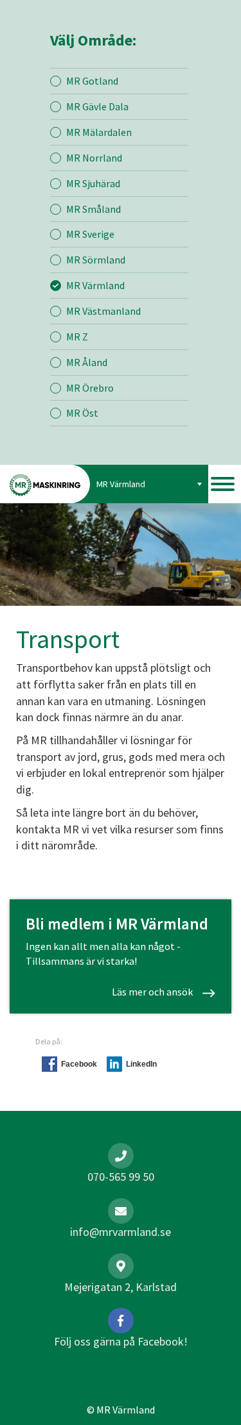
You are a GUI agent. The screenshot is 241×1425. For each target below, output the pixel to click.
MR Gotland (92, 80)
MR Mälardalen (99, 132)
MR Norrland (94, 157)
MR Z (77, 336)
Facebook (79, 1064)
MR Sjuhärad (93, 183)
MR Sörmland (95, 259)
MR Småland (93, 209)
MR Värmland (95, 285)
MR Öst (82, 412)
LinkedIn (141, 1064)
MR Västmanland (103, 310)
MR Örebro (90, 387)
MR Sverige (90, 234)
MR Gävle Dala (97, 106)
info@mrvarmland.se (120, 1231)
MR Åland (86, 362)
